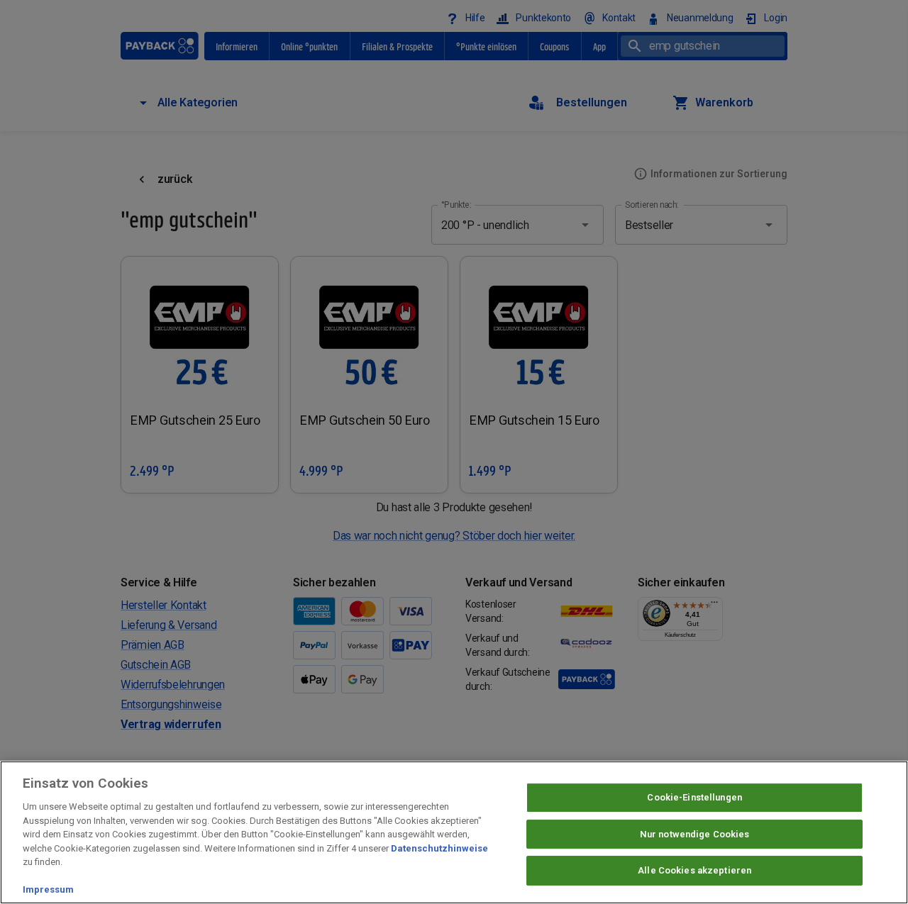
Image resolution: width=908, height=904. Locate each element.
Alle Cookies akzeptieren (694, 871)
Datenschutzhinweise (439, 848)
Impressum (48, 889)
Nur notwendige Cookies (695, 834)
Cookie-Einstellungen (694, 797)
